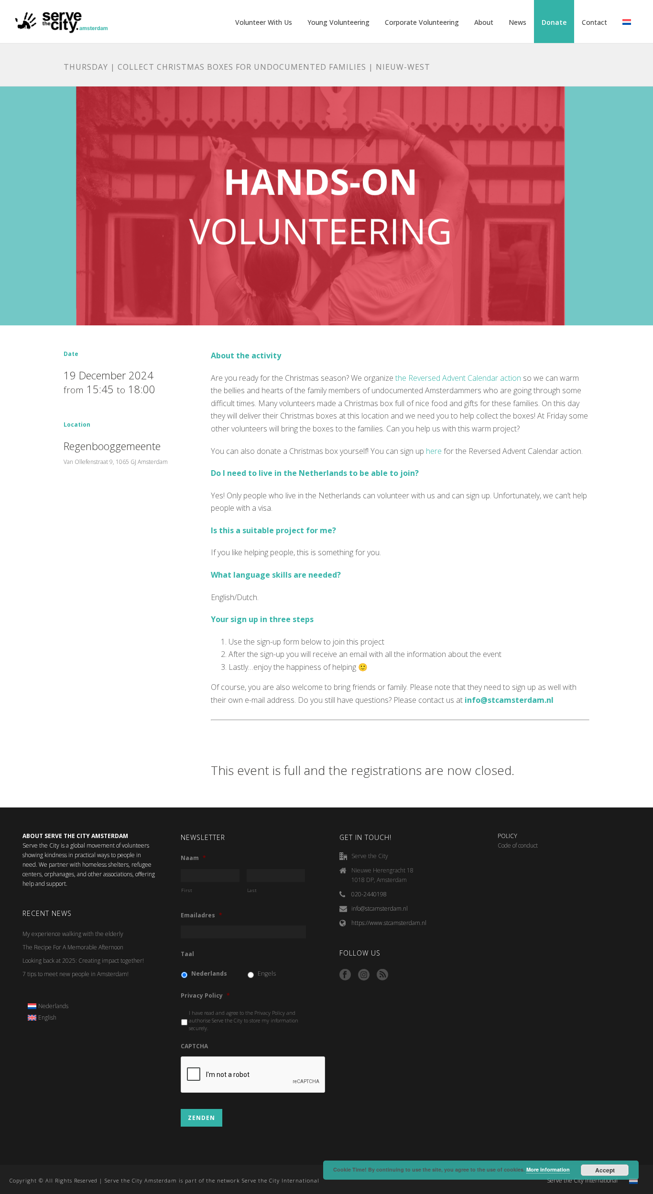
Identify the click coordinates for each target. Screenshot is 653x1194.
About (483, 22)
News (517, 22)
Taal (187, 954)
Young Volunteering (338, 22)
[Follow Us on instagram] (364, 975)
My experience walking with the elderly (72, 934)
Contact (594, 22)
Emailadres (201, 915)
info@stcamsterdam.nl (379, 908)
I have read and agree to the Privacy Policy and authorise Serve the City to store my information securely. (243, 1021)
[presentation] (253, 1075)
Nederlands (209, 973)
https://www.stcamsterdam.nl (388, 923)
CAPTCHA (194, 1046)
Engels (267, 973)
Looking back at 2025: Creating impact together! (83, 961)
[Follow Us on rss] (382, 975)
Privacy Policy (205, 996)
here (434, 451)
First (186, 890)
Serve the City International (582, 1180)
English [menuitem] (47, 1017)
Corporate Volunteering (422, 22)
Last (252, 890)
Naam (193, 858)
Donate (554, 22)
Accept (605, 1170)
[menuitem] (48, 1006)
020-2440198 (369, 894)
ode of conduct (519, 845)
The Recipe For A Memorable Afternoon (72, 947)
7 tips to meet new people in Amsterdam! (75, 974)
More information (548, 1169)
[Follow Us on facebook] (345, 975)
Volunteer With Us (263, 22)
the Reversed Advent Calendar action (458, 378)
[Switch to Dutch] (627, 22)
